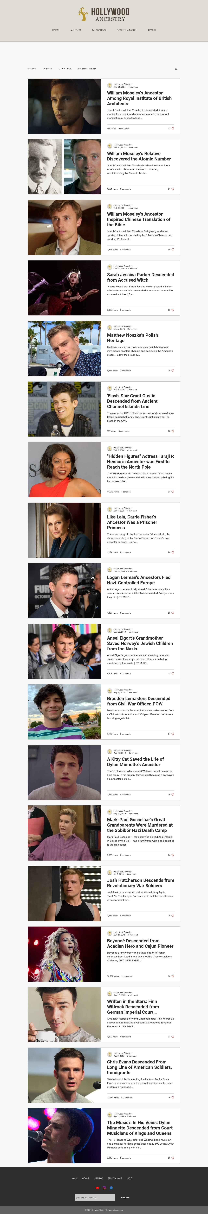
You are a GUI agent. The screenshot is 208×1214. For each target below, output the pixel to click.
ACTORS (47, 68)
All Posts (32, 68)
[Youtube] (97, 1188)
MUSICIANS (64, 68)
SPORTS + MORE (87, 68)
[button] (176, 69)
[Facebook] (111, 1188)
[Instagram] (104, 1188)
